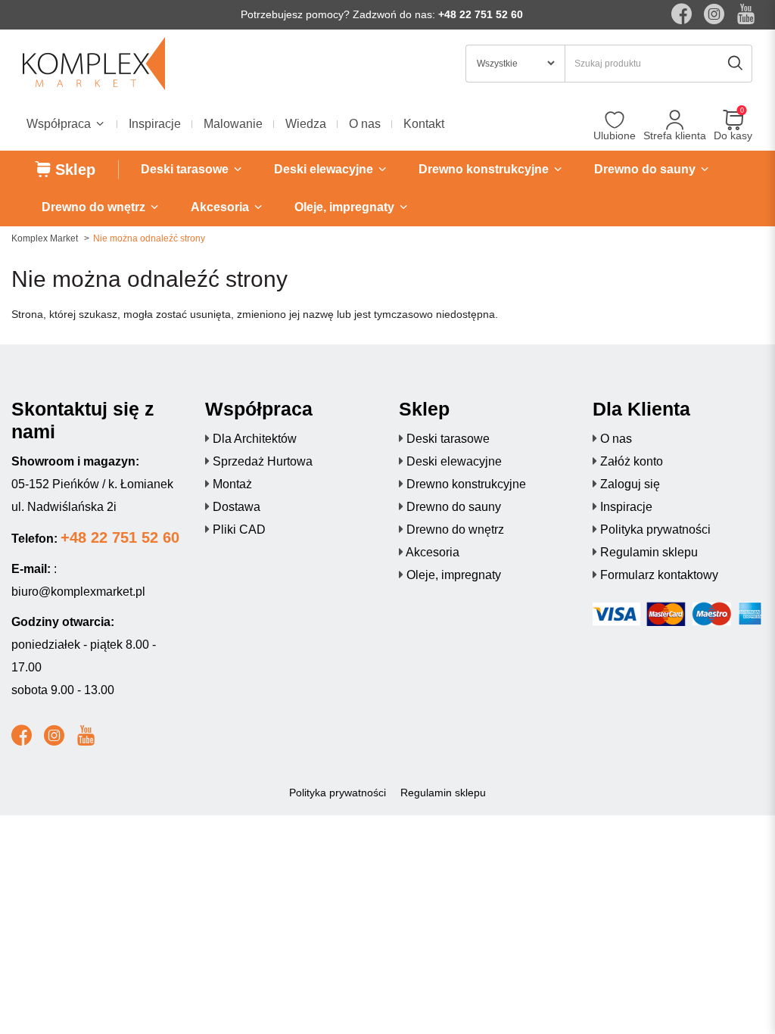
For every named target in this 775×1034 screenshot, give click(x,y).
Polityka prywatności (655, 529)
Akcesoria (432, 552)
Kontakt (423, 123)
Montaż (232, 484)
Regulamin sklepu (649, 552)
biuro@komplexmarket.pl (78, 591)
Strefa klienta (674, 135)
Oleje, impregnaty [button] (345, 207)
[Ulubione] (615, 120)
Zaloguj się (630, 484)
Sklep (73, 169)
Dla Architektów (255, 438)
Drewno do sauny (453, 506)
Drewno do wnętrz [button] (95, 207)
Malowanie (233, 123)
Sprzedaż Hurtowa (263, 461)
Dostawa (236, 506)
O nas (365, 123)
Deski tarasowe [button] (186, 169)
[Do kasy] (733, 120)
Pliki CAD (239, 529)
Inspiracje (155, 123)
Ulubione (614, 135)
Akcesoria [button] (221, 207)
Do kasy (733, 135)
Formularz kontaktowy (659, 574)
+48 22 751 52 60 (480, 14)
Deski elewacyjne (454, 461)
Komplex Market (44, 238)
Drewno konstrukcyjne (466, 484)
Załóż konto (631, 461)
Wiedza (305, 123)
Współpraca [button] (60, 123)
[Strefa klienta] (674, 120)
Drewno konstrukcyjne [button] (485, 169)
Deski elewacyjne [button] (325, 169)
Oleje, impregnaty (453, 574)
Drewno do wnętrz (455, 529)
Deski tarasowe (448, 438)
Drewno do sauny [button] (646, 169)
